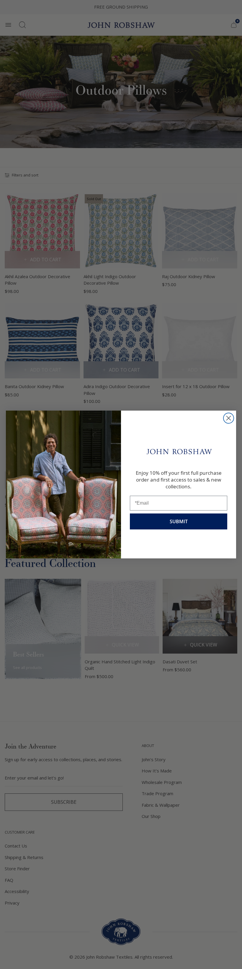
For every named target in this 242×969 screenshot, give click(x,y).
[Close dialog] (228, 418)
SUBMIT (179, 521)
